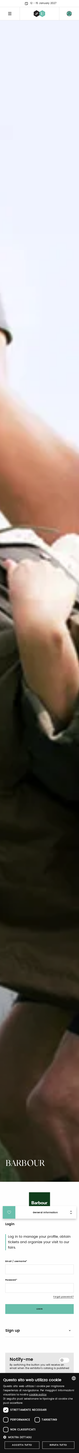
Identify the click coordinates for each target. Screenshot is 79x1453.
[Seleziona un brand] (39, 13)
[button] (39, 1437)
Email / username (15, 1261)
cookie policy (38, 1395)
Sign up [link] (12, 1331)
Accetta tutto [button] (22, 1445)
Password (10, 1280)
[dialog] (39, 1413)
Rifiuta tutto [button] (58, 1445)
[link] (69, 13)
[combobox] (74, 1378)
